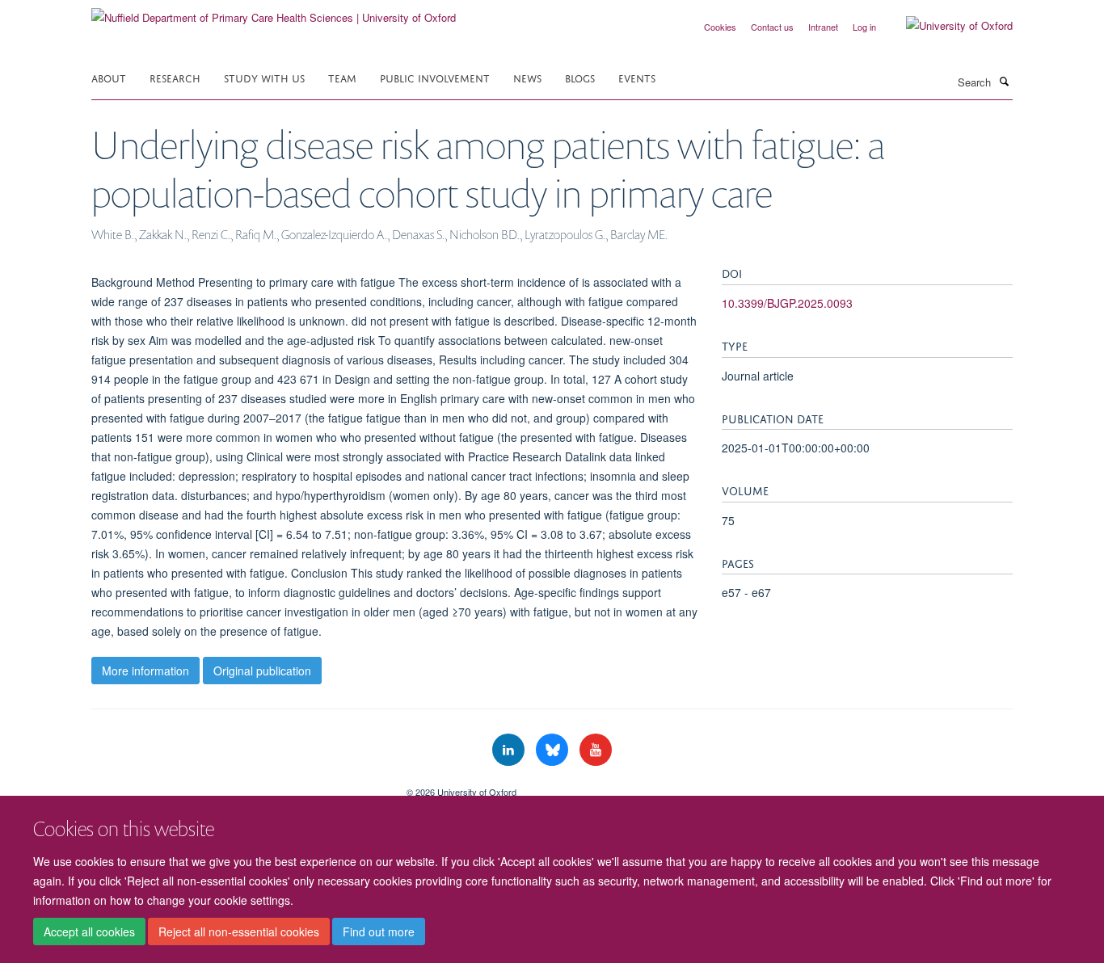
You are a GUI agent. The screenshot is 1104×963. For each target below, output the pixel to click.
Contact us (772, 26)
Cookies (720, 26)
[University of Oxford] (947, 26)
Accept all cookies (89, 931)
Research (175, 77)
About (108, 77)
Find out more (379, 931)
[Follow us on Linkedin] (510, 750)
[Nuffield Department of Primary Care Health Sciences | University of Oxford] (273, 11)
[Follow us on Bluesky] (553, 750)
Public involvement (435, 77)
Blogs (580, 77)
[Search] (1004, 81)
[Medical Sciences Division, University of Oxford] (236, 786)
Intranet (823, 26)
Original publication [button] (262, 670)
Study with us (264, 77)
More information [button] (145, 670)
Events (636, 77)
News (527, 77)
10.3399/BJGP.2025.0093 (787, 303)
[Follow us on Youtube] (595, 750)
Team (342, 77)
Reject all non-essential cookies (238, 931)
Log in (864, 26)
